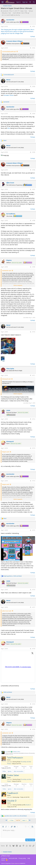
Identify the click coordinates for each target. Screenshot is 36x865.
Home (3, 860)
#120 (33, 729)
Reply (33, 36)
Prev (12, 820)
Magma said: (5, 452)
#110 (33, 332)
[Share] (30, 26)
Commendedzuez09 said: (9, 51)
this (9, 128)
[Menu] (2, 2)
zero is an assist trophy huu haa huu (11, 15)
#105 (33, 152)
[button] (3, 826)
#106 (33, 170)
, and (12, 576)
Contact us (4, 858)
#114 (33, 481)
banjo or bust (23, 11)
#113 (33, 448)
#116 (33, 589)
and (7, 692)
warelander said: (6, 270)
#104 (33, 113)
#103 (33, 86)
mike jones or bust (6, 13)
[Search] (34, 2)
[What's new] (30, 2)
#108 (33, 220)
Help (28, 858)
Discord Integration (6, 863)
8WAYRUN (22, 863)
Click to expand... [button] (18, 285)
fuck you (31, 11)
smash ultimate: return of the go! (21, 13)
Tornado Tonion (9, 95)
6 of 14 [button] (18, 820)
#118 (33, 648)
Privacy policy (22, 858)
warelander (5, 11)
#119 (33, 704)
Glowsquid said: (6, 379)
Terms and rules (13, 858)
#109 (33, 267)
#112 (33, 419)
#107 (33, 189)
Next (23, 820)
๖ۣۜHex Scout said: (6, 611)
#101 (33, 26)
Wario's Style (6, 856)
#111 (33, 375)
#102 (33, 48)
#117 (33, 607)
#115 (33, 530)
